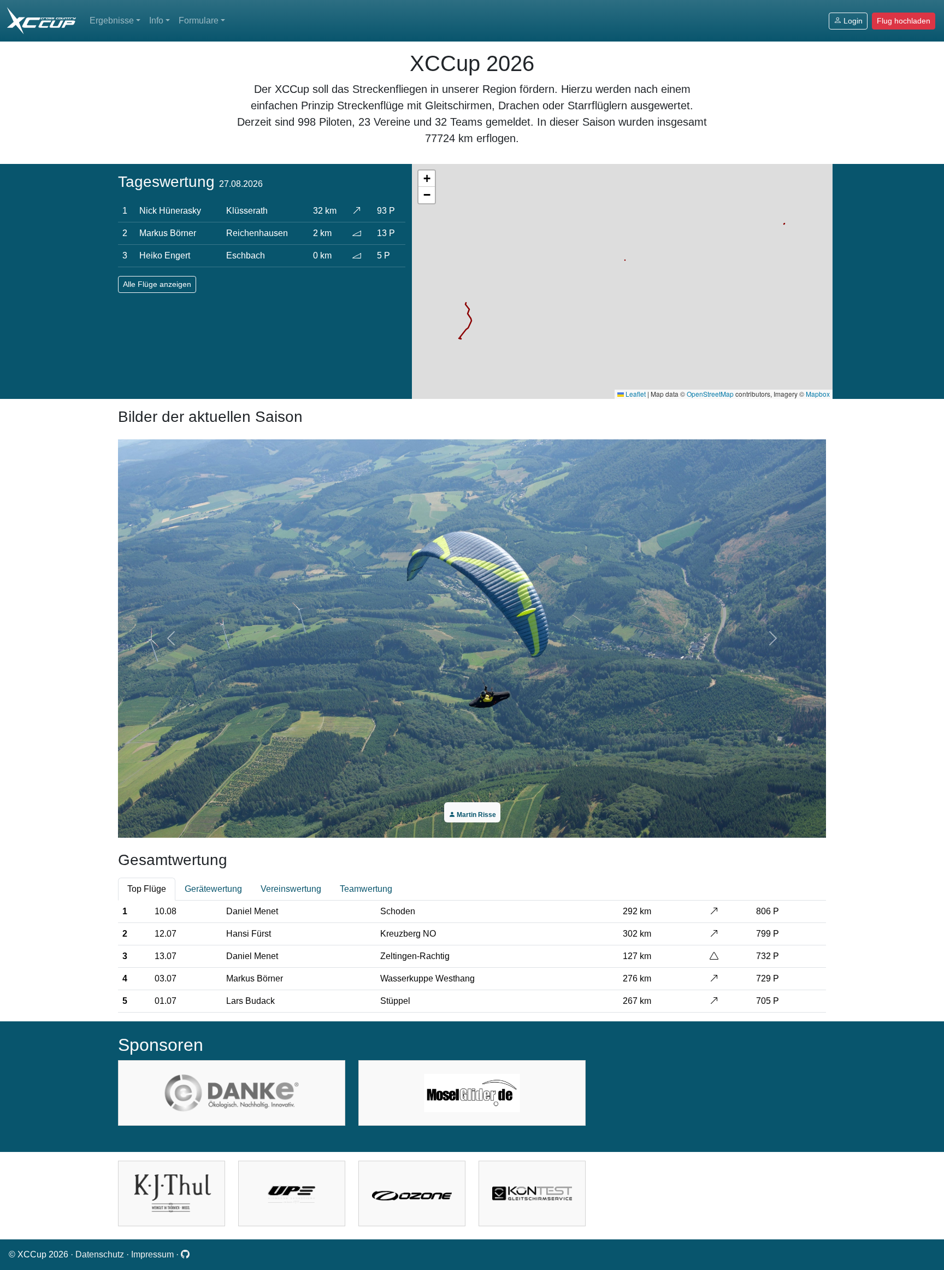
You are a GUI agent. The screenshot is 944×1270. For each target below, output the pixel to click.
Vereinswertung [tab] (291, 888)
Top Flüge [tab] (146, 888)
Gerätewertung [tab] (213, 888)
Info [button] (156, 20)
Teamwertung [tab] (366, 888)
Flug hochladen (903, 20)
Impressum (153, 1254)
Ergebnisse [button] (112, 20)
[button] (426, 178)
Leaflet (635, 393)
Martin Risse (475, 815)
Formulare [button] (199, 20)
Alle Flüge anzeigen (157, 284)
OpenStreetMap (710, 393)
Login (853, 20)
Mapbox (818, 393)
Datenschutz (100, 1254)
